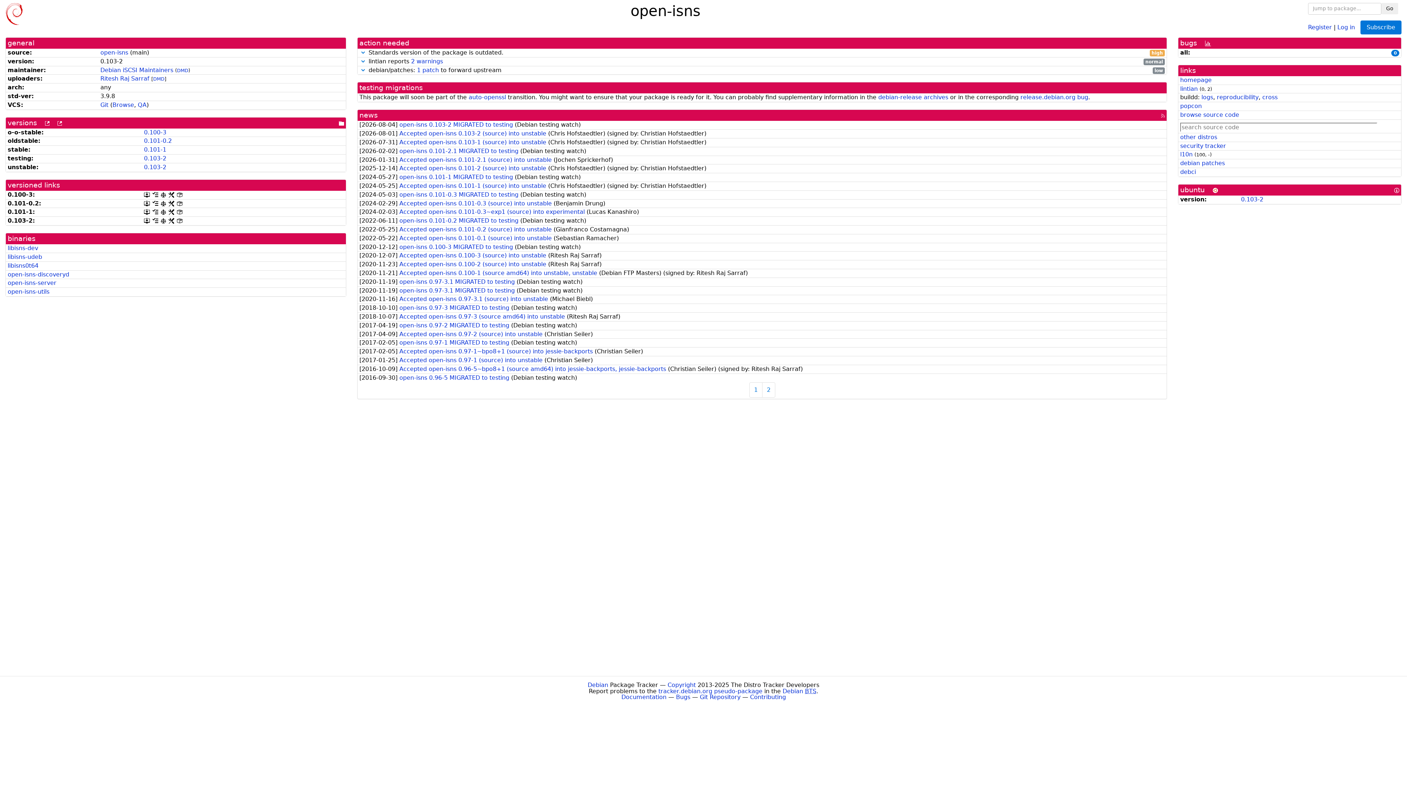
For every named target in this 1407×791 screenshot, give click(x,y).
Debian (598, 685)
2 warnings (427, 61)
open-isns (114, 52)
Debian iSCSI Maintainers (136, 70)
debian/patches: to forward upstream (765, 70)
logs (1207, 97)
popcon (1191, 106)
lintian (1189, 88)
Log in (1346, 26)
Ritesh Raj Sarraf (124, 78)
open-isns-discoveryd (38, 274)
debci (1188, 171)
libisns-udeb (25, 256)
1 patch (428, 70)
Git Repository (720, 697)
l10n (1186, 154)
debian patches (1202, 163)
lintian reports (765, 62)
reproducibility (1238, 97)
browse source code (1209, 114)
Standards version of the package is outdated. (765, 53)
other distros (1198, 137)
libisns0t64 (23, 265)
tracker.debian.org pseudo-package (710, 691)
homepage (1196, 80)
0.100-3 (155, 132)
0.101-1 (155, 149)
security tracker (1203, 145)
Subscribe (1381, 27)
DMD (182, 70)
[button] (363, 52)
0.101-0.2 (158, 140)
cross (1270, 97)
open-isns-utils (28, 291)
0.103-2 (155, 158)
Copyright (682, 685)
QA (142, 104)
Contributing (768, 697)
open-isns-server (32, 282)
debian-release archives (913, 97)
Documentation (643, 697)
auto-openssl (487, 97)
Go (1389, 8)
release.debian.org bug (1054, 97)
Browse (123, 104)
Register (1320, 26)
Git (104, 104)
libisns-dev (23, 248)
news (368, 115)
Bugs (683, 697)
